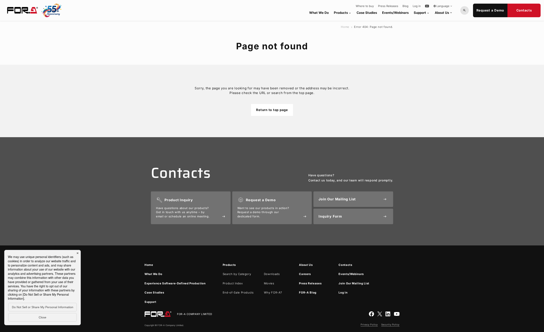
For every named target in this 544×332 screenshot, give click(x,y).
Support (422, 13)
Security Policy (390, 324)
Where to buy (365, 6)
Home (345, 26)
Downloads (272, 274)
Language (443, 6)
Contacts (524, 10)
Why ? (273, 292)
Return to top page (272, 110)
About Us (444, 13)
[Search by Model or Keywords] (464, 10)
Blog (405, 6)
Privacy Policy (369, 324)
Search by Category (237, 274)
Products (342, 13)
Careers (305, 274)
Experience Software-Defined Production (175, 283)
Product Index (233, 283)
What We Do (319, 13)
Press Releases (388, 6)
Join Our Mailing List (354, 283)
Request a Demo (490, 10)
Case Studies (367, 13)
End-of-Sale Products (238, 292)
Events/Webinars (395, 13)
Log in (417, 6)
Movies (269, 283)
